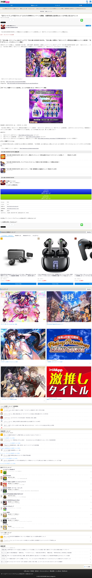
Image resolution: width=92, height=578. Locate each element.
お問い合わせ (27, 571)
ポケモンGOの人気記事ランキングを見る (8, 463)
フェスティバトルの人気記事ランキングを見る (9, 458)
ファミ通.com (58, 571)
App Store (46, 192)
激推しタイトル (48, 11)
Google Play (46, 197)
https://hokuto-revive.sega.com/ (12, 206)
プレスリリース (31, 8)
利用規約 (32, 571)
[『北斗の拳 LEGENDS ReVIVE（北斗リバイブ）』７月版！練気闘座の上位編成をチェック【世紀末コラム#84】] (29, 172)
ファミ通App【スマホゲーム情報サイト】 (10, 8)
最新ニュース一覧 (23, 8)
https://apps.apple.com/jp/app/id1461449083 (15, 81)
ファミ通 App (5, 2)
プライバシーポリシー (44, 571)
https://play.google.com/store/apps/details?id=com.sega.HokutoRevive (22, 83)
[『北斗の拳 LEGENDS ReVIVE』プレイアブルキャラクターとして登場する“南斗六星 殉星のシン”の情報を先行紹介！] (30, 165)
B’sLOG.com (64, 571)
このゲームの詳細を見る (12, 185)
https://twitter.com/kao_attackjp (33, 136)
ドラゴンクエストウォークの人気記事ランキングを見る (10, 443)
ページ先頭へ (88, 566)
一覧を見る (89, 232)
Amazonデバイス (27, 235)
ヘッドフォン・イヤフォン (7, 235)
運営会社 (37, 571)
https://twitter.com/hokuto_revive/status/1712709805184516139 (52, 138)
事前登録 (42, 11)
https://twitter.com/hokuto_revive (26, 135)
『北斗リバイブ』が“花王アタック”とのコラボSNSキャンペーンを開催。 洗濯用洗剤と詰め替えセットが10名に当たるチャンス (61, 8)
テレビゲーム (35, 235)
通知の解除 (52, 571)
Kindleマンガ (18, 235)
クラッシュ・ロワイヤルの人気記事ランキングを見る (10, 453)
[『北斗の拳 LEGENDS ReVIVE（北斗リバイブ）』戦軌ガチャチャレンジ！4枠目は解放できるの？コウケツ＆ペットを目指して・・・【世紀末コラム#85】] (39, 158)
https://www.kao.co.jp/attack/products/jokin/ (29, 148)
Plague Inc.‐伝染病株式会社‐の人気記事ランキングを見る (10, 448)
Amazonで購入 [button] (18, 283)
